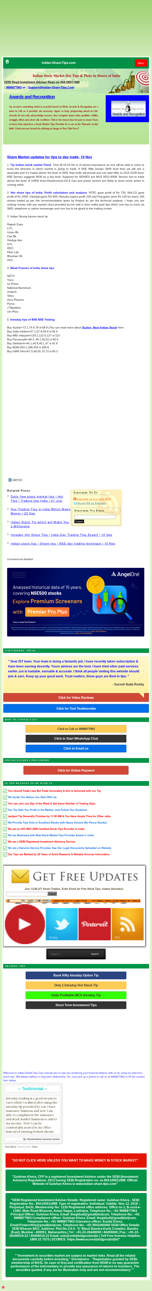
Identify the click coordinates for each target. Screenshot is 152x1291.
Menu (141, 63)
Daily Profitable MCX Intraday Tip (76, 995)
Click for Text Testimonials (76, 708)
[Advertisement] (35, 28)
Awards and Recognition (32, 96)
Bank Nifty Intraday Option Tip (76, 975)
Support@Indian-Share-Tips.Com (51, 87)
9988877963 (14, 87)
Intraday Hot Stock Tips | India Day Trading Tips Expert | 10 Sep (61, 535)
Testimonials (24, 1147)
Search (95, 954)
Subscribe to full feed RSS (93, 499)
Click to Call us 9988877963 (76, 728)
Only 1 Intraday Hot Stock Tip (76, 985)
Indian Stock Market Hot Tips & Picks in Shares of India (76, 75)
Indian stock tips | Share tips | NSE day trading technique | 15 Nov (63, 543)
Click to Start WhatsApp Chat (76, 738)
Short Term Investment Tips (76, 1005)
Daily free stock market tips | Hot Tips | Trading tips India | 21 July (37, 498)
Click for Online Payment (76, 770)
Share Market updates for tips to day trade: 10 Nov (49, 156)
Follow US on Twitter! (91, 503)
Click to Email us (76, 748)
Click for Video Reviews (76, 697)
